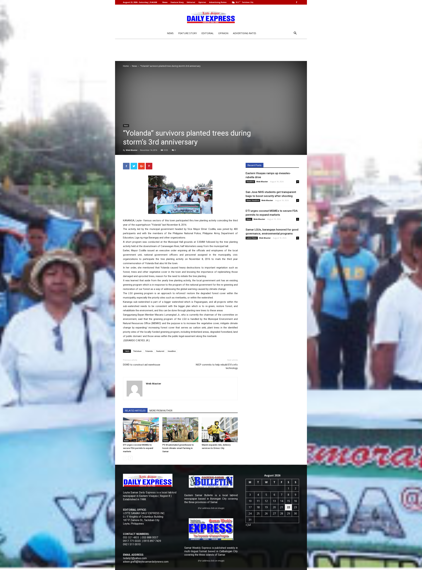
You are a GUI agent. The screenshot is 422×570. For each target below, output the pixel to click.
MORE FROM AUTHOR (161, 410)
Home (126, 66)
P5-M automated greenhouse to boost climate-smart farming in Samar (178, 448)
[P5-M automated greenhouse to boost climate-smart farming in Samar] (180, 429)
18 (258, 507)
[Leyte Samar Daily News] (211, 17)
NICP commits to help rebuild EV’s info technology (217, 366)
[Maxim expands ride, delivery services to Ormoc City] (220, 429)
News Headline (253, 200)
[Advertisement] (211, 49)
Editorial (191, 2)
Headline (250, 181)
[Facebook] (296, 2)
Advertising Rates (217, 2)
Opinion (202, 2)
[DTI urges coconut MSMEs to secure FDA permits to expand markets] (141, 429)
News (164, 2)
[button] (295, 33)
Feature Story (177, 2)
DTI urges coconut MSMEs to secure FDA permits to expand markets (138, 448)
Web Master (131, 150)
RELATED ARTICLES (135, 410)
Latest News (252, 238)
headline (172, 351)
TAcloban (137, 351)
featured (160, 351)
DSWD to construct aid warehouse (141, 364)
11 (258, 501)
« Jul (248, 524)
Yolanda (149, 351)
